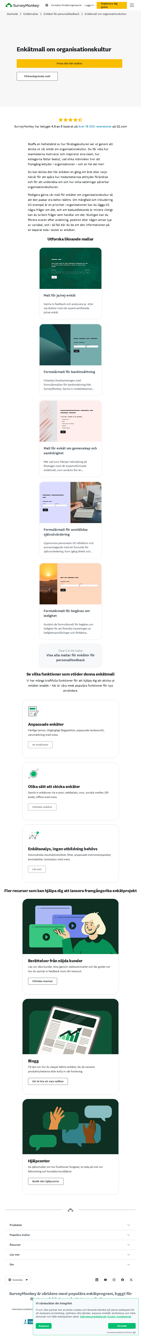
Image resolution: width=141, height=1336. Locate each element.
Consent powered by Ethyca (119, 1332)
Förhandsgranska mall (37, 76)
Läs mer (37, 869)
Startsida (12, 14)
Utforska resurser (42, 981)
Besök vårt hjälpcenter (45, 1181)
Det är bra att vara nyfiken (48, 1081)
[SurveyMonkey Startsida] (23, 6)
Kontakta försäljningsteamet (66, 5)
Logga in (89, 5)
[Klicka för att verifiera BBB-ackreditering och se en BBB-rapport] (30, 1323)
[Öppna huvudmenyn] (131, 5)
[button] (70, 1225)
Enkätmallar (30, 14)
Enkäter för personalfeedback (61, 14)
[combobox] (18, 1280)
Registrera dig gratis (109, 5)
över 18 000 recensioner (95, 126)
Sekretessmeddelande (93, 1316)
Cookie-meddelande (119, 1316)
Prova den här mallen (69, 63)
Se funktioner (40, 744)
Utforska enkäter (42, 807)
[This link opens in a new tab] (97, 1279)
